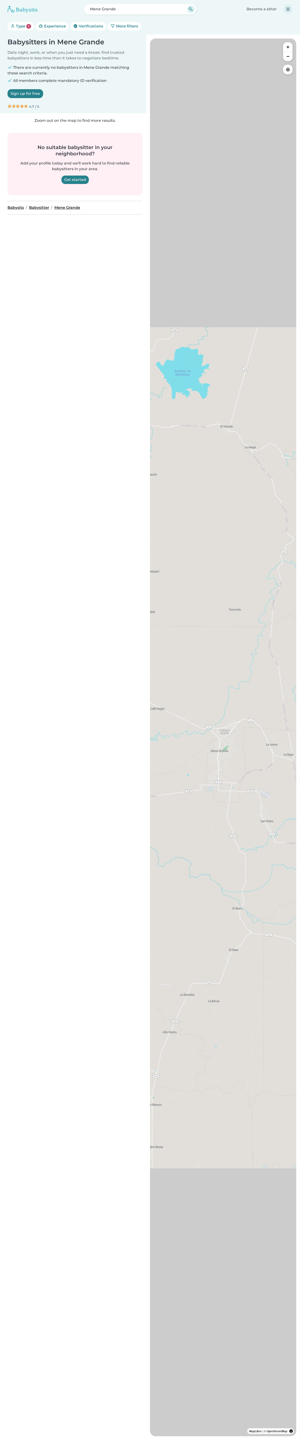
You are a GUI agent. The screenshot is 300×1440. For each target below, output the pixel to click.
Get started (75, 179)
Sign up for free (25, 93)
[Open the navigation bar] (288, 9)
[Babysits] (23, 9)
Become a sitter (262, 9)
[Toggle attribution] (291, 1431)
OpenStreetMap (276, 1431)
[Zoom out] (287, 56)
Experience (54, 26)
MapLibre (255, 1431)
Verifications (90, 26)
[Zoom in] (287, 47)
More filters (126, 26)
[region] (223, 737)
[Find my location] (287, 69)
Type (22, 26)
